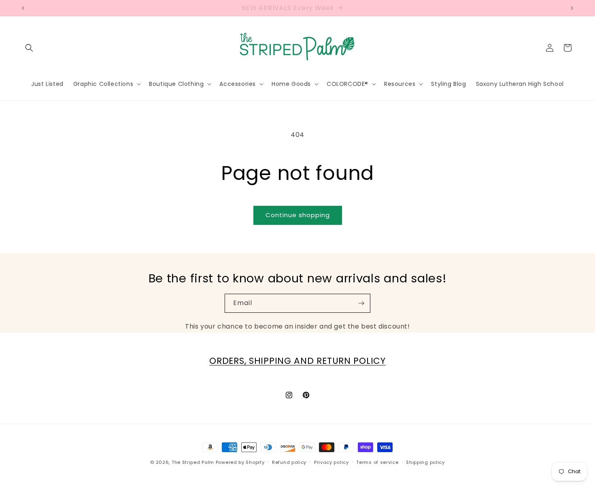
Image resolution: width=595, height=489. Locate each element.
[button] (29, 48)
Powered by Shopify (240, 462)
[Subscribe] (361, 303)
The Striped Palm (193, 462)
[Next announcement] (572, 8)
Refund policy (289, 462)
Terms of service (377, 462)
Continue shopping (298, 215)
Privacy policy (331, 462)
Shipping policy (425, 462)
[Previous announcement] (23, 8)
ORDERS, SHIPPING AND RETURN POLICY (297, 360)
